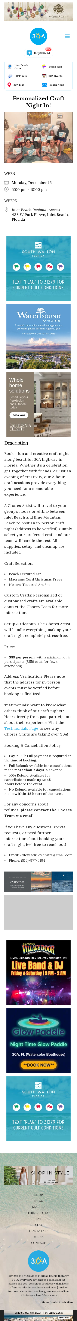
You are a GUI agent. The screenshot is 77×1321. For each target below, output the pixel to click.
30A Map (18, 84)
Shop (38, 1195)
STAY (38, 1225)
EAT (38, 1219)
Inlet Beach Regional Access (36, 209)
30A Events (55, 76)
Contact (38, 1243)
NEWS (38, 1201)
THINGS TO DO (39, 1213)
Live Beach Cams (21, 66)
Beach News (56, 84)
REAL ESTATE (38, 1231)
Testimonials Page (21, 728)
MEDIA (38, 1237)
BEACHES (38, 1207)
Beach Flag (55, 66)
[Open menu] (67, 36)
